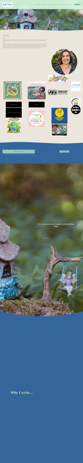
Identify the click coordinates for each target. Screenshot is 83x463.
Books (36, 4)
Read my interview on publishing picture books (18, 151)
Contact (63, 4)
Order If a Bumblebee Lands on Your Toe (14, 104)
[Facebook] (67, 4)
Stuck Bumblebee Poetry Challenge (53, 4)
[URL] (70, 4)
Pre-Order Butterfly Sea (36, 104)
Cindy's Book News (77, 4)
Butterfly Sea (39, 4)
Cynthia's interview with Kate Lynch (64, 151)
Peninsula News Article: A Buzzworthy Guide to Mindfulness (13, 112)
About (34, 4)
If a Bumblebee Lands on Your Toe (45, 4)
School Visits (59, 4)
